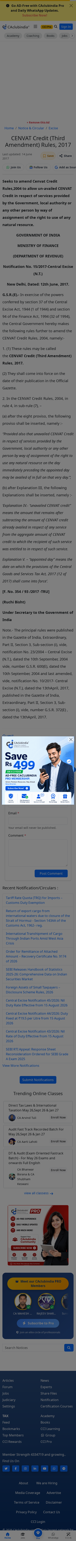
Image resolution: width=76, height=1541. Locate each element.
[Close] (71, 739)
